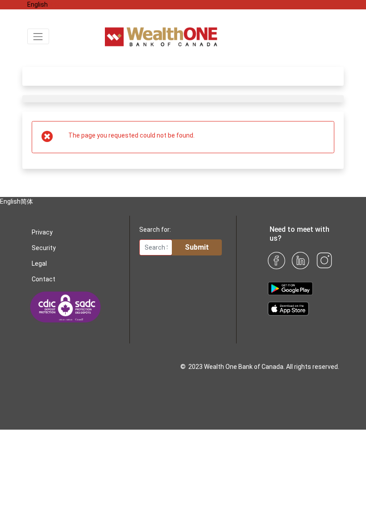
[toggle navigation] (38, 36)
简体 (54, 4)
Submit (197, 247)
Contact (43, 279)
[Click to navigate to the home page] (222, 35)
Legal (39, 263)
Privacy (42, 232)
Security (44, 247)
